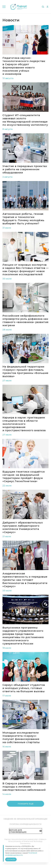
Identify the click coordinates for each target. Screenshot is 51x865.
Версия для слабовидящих (17, 831)
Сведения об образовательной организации (25, 819)
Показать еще (25, 804)
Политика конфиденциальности (25, 824)
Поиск (43, 7)
